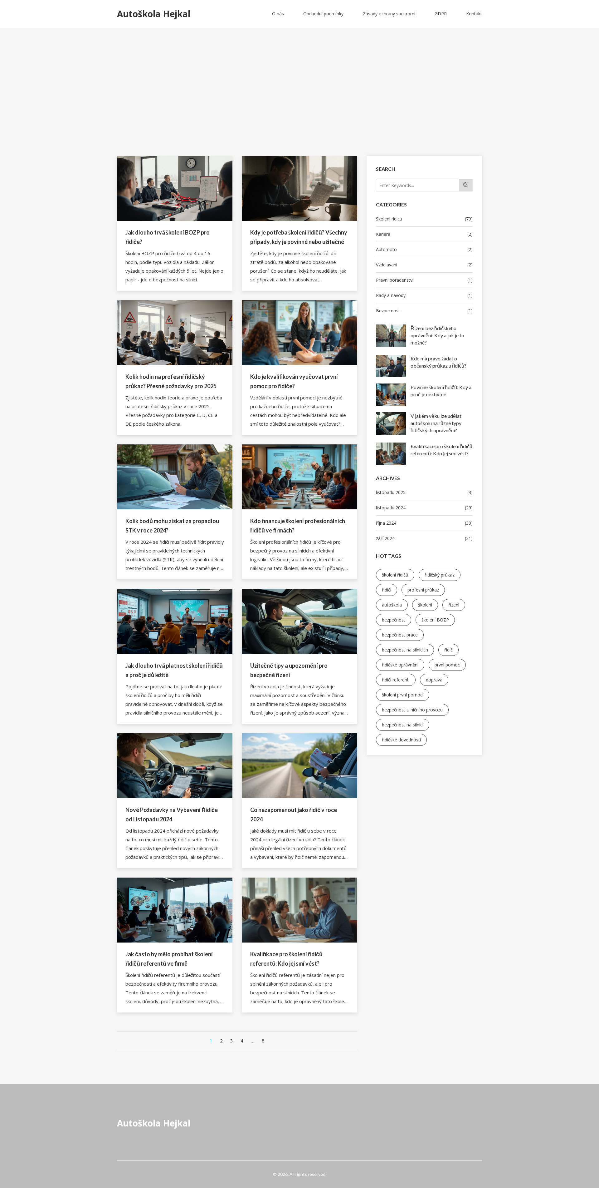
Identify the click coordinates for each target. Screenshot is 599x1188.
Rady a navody (424, 295)
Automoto (424, 249)
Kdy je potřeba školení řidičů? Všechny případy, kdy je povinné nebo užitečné (298, 237)
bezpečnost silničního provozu (412, 710)
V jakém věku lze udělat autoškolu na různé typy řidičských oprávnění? (436, 423)
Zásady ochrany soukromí (389, 14)
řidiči (386, 590)
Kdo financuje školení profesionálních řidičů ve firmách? (297, 525)
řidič (448, 650)
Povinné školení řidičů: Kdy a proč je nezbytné (441, 390)
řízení (453, 605)
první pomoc (447, 665)
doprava (434, 680)
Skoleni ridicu (424, 219)
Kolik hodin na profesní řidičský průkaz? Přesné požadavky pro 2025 (171, 381)
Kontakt (474, 14)
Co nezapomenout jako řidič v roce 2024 (293, 814)
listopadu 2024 (424, 508)
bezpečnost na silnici (402, 725)
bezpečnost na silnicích (405, 650)
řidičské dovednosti (401, 740)
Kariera (424, 234)
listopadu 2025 (424, 492)
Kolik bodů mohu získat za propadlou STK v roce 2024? (172, 525)
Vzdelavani (424, 265)
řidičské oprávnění (400, 665)
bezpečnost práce (400, 635)
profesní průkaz (423, 590)
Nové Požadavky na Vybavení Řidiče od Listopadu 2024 (171, 814)
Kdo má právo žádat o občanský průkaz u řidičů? (438, 362)
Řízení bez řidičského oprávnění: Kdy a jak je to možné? (437, 335)
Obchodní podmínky (323, 14)
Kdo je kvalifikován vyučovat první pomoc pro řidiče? (294, 381)
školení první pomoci (402, 695)
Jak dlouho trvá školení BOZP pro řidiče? (167, 237)
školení (425, 605)
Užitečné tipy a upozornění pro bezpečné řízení (289, 670)
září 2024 (424, 538)
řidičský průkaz (440, 575)
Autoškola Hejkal (153, 1123)
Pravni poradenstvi (424, 280)
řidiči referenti (396, 680)
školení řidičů (395, 575)
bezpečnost (393, 620)
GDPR (441, 14)
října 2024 (424, 523)
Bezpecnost (424, 311)
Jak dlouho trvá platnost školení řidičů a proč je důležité (174, 670)
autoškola (392, 605)
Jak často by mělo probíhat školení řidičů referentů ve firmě (169, 959)
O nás (278, 14)
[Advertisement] (299, 109)
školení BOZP (435, 620)
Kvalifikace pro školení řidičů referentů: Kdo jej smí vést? (441, 449)
